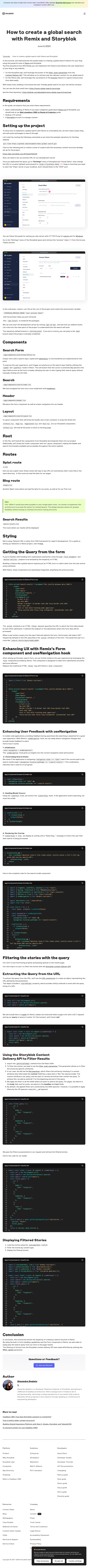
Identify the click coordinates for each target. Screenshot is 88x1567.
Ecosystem (7, 1466)
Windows (79, 236)
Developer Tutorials (65, 1462)
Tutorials (6, 56)
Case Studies (8, 1522)
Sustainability (35, 1539)
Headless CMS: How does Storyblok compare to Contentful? (27, 1417)
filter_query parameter (58, 73)
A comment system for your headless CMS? (20, 1428)
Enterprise (34, 1453)
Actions (54, 78)
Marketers (34, 1462)
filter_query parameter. (48, 1066)
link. (41, 544)
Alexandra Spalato (27, 1381)
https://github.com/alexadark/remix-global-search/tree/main (46, 92)
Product (6, 1453)
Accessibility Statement (39, 1535)
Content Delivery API (13, 75)
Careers (33, 1514)
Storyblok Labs (9, 1462)
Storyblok (11, 117)
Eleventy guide (63, 1496)
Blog (4, 1514)
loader (24, 1015)
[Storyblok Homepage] (8, 14)
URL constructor (48, 978)
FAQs (5, 1535)
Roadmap (6, 1475)
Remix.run (62, 110)
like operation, (34, 1071)
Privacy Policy (35, 1544)
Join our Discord (47, 1366)
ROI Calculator (36, 1470)
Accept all (59, 1561)
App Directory (8, 1470)
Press (32, 1518)
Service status (8, 1544)
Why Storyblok (8, 1458)
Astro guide (62, 1492)
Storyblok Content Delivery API (58, 967)
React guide (62, 1483)
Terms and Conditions (38, 1527)
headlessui (51, 388)
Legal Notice (35, 1531)
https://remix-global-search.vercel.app (44, 88)
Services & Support (10, 1539)
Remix (27, 63)
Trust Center (35, 1522)
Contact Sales (8, 1510)
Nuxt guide (61, 1479)
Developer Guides (64, 1458)
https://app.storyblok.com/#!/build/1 (17, 154)
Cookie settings (75, 1561)
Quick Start (62, 1453)
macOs (66, 236)
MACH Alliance (36, 1466)
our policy (51, 1556)
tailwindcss (43, 359)
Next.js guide (62, 1475)
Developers (34, 1458)
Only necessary (42, 1561)
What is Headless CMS (12, 1479)
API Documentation (65, 1466)
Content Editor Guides (12, 1531)
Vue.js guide (62, 1488)
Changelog (61, 1470)
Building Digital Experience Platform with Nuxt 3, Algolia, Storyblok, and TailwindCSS (37, 1424)
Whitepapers (8, 1518)
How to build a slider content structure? (19, 1420)
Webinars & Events (10, 1527)
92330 (34, 154)
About (32, 1510)
